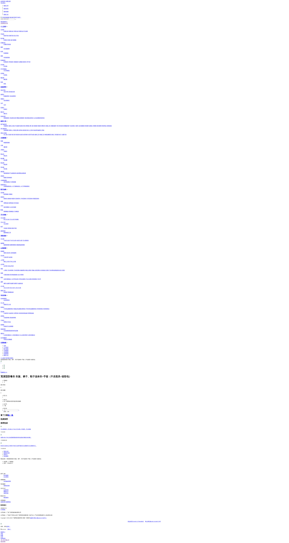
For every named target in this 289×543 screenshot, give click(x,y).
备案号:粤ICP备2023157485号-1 (38, 518)
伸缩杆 (2, 176)
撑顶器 (57, 134)
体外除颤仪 (7, 207)
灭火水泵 (12, 219)
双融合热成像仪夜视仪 (20, 308)
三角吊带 (6, 257)
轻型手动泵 (31, 134)
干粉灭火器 (7, 240)
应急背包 (17, 198)
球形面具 (11, 61)
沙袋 (2, 145)
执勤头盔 (11, 31)
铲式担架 (16, 203)
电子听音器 (60, 125)
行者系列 (6, 313)
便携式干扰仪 (7, 322)
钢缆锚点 (8, 279)
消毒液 (10, 194)
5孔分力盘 (6, 287)
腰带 (2, 47)
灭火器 (2, 239)
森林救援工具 (7, 232)
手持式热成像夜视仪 (31, 308)
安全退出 (3, 3)
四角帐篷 (11, 211)
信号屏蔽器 (4, 337)
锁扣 (2, 277)
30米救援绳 (13, 252)
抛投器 (2, 171)
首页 (5, 345)
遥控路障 (99, 125)
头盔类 (2, 29)
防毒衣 (5, 40)
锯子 (2, 226)
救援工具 (42, 134)
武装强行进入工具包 (27, 130)
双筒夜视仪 (46, 308)
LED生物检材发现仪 (39, 118)
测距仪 (2, 333)
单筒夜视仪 (40, 308)
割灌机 (17, 219)
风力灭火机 (7, 219)
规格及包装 (7, 453)
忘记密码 (6, 477)
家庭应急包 (36, 198)
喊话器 (2, 77)
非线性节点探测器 (8, 326)
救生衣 (2, 154)
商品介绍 (6, 451)
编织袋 (5, 147)
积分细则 (6, 475)
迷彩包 (24, 61)
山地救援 (3, 248)
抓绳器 (5, 292)
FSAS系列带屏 (23, 335)
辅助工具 (3, 290)
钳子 (60, 134)
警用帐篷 (6, 211)
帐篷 (2, 209)
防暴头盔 (6, 31)
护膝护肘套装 (7, 44)
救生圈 (2, 158)
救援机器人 (4, 184)
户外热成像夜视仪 (8, 308)
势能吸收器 (11, 292)
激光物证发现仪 (29, 118)
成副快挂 (20, 283)
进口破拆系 (4, 128)
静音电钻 (104, 125)
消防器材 (3, 235)
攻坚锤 (20, 130)
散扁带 (12, 283)
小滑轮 (5, 270)
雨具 (2, 82)
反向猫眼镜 (82, 125)
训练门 (53, 134)
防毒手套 (11, 35)
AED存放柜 (13, 207)
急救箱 (9, 198)
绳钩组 (28, 125)
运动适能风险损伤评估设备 (11, 330)
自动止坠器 (11, 266)
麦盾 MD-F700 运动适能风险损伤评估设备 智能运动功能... (16, 437)
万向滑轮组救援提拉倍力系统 (57, 270)
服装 (2, 56)
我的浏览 (6, 8)
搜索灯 (2, 98)
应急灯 (2, 107)
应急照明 (3, 87)
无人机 (2, 302)
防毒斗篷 (10, 40)
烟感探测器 (7, 244)
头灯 (2, 103)
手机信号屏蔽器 (8, 339)
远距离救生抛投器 (21, 173)
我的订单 (6, 5)
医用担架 (11, 203)
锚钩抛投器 (7, 173)
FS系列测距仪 (31, 335)
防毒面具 (3, 60)
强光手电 (3, 90)
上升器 (2, 260)
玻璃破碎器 (66, 125)
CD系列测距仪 (7, 335)
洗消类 (2, 192)
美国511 (11, 130)
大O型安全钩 (14, 279)
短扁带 (8, 283)
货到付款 (6, 493)
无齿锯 (5, 228)
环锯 (15, 228)
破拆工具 (3, 121)
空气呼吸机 (4, 69)
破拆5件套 (23, 125)
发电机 (2, 316)
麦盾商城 (8, 502)
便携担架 (6, 203)
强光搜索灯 (7, 100)
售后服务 (6, 456)
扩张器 (9, 134)
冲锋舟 (2, 149)
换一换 (10, 415)
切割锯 (9, 228)
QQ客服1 (3, 509)
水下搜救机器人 (16, 186)
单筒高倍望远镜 (23, 313)
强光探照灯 (13, 96)
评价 (5, 454)
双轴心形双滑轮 (36, 270)
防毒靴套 (6, 53)
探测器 (2, 324)
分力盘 (2, 286)
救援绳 (2, 251)
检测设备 (109, 125)
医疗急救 (3, 189)
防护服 (2, 38)
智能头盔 (21, 31)
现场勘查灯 (7, 118)
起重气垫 (64, 134)
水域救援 (3, 138)
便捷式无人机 (7, 304)
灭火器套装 (26, 240)
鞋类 (2, 51)
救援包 (39, 125)
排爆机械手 (54, 125)
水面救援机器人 (8, 186)
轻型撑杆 (25, 134)
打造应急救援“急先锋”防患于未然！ (11, 17)
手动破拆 (17, 125)
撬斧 (77, 125)
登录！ (8, 526)
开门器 (5, 134)
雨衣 (5, 83)
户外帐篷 (16, 211)
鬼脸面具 (16, 61)
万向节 (39, 279)
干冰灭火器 (13, 240)
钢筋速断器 (48, 134)
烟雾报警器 (13, 244)
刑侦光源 (3, 116)
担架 (2, 201)
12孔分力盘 (18, 287)
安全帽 (26, 31)
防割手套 (6, 35)
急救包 (2, 197)
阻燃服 (14, 40)
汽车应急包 (30, 198)
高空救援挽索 (13, 274)
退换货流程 (7, 485)
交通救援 (3, 342)
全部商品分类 (4, 23)
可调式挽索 (7, 274)
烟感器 (2, 243)
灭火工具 (3, 222)
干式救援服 (13, 182)
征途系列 (11, 313)
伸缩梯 (87, 125)
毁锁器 (35, 125)
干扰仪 (2, 320)
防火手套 (16, 35)
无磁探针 (6, 125)
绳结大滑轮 (28, 270)
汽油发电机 (7, 317)
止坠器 (2, 264)
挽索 (2, 273)
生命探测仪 (4, 298)
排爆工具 (47, 125)
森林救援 (3, 231)
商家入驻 (6, 14)
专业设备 (3, 295)
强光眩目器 (12, 91)
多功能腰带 (7, 48)
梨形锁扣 (34, 279)
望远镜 (2, 311)
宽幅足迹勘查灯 (20, 118)
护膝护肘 (3, 42)
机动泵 (21, 134)
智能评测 (3, 329)
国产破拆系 (4, 124)
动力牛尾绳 (20, 274)
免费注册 (8, 1)
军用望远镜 (31, 313)
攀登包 (43, 125)
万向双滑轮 (17, 270)
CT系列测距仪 (15, 335)
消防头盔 (16, 31)
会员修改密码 (7, 481)
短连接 (10, 257)
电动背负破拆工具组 (38, 130)
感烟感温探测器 (20, 244)
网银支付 (6, 491)
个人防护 (3, 26)
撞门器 (31, 125)
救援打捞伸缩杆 (8, 177)
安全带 (2, 255)
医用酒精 (6, 194)
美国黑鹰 (6, 130)
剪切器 (17, 134)
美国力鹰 (15, 130)
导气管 (28, 61)
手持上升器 (13, 261)
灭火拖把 (6, 223)
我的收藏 (6, 11)
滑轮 (2, 268)
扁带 (2, 281)
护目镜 (2, 64)
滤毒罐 (21, 61)
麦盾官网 (3, 502)
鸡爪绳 (8, 252)
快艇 (2, 141)
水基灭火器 (19, 240)
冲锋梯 (94, 125)
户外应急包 (23, 198)
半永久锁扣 (29, 279)
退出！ (9, 529)
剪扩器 (13, 134)
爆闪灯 (2, 112)
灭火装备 (3, 214)
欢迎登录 (3, 1)
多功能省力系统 (44, 270)
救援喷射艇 (7, 142)
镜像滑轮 (22, 270)
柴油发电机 (13, 317)
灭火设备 (3, 217)
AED (2, 205)
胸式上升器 (7, 261)
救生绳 (2, 162)
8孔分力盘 (12, 287)
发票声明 (6, 490)
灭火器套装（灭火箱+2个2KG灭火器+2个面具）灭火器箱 (16, 429)
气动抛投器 (13, 173)
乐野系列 (16, 313)
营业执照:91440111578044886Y (136, 521)
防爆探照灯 (7, 96)
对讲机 (2, 73)
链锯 (12, 228)
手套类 (2, 34)
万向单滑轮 (11, 270)
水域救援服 (4, 180)
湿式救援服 (7, 182)
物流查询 (6, 497)
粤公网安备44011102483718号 (153, 521)
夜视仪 (2, 307)
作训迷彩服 (7, 57)
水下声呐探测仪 (25, 186)
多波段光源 (13, 118)
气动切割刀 (73, 125)
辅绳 (5, 252)
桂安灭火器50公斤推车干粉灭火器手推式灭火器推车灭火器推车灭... (18, 445)
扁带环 (16, 283)
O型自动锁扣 (22, 279)
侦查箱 (90, 125)
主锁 (5, 279)
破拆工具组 (12, 125)
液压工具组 (4, 133)
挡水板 (2, 167)
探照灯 (2, 94)
